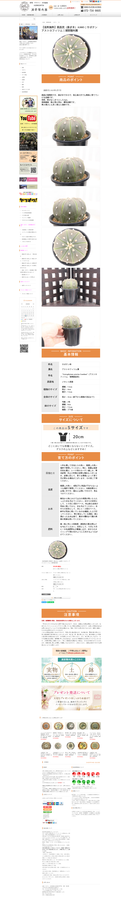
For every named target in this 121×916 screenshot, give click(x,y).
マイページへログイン (76, 1)
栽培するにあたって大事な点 (28, 277)
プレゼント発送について (26, 290)
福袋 (23, 87)
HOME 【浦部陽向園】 (27, 15)
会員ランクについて (25, 281)
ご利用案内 (44, 15)
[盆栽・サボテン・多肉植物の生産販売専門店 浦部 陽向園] (33, 11)
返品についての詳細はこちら (49, 599)
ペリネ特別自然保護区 (27, 212)
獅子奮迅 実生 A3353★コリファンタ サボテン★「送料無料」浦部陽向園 (70, 734)
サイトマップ (93, 15)
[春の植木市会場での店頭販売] (28, 181)
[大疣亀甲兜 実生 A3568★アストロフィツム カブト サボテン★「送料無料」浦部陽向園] (95, 748)
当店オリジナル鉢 (26, 89)
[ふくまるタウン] (28, 195)
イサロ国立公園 (25, 215)
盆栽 (23, 67)
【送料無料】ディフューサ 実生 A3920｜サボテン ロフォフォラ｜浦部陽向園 (58, 753)
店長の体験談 (24, 206)
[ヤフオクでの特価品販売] (28, 201)
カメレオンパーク (26, 210)
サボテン (55, 22)
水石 (23, 82)
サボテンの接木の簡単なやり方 (29, 236)
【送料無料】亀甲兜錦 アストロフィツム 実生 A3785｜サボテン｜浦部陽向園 (82, 753)
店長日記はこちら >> (24, 59)
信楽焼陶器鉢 (25, 91)
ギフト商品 (24, 74)
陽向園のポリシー (26, 274)
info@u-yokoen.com (76, 653)
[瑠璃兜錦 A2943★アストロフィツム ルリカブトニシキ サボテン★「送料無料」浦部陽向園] (58, 728)
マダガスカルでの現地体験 (28, 220)
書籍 (23, 84)
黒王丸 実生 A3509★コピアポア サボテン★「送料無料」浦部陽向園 (70, 753)
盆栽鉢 (23, 79)
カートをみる (85, 1)
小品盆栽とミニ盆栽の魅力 (28, 229)
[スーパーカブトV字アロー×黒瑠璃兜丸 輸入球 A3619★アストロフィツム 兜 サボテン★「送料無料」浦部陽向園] (46, 728)
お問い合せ (60, 15)
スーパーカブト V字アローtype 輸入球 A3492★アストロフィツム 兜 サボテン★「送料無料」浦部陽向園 (95, 735)
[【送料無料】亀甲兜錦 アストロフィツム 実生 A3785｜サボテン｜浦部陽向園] (82, 748)
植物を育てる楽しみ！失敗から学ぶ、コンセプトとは (28, 259)
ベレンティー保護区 (26, 217)
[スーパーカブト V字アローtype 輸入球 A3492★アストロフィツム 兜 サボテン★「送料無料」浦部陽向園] (95, 728)
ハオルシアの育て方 (26, 241)
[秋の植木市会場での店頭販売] (28, 188)
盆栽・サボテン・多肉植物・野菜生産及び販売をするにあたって (28, 271)
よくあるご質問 (24, 246)
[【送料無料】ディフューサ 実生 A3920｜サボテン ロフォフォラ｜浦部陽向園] (58, 748)
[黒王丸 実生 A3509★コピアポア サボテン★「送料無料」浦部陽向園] (70, 748)
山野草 (23, 77)
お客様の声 (77, 15)
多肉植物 (24, 72)
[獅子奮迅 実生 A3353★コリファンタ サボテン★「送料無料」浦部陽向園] (70, 728)
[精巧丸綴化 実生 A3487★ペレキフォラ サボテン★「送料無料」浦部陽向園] (82, 728)
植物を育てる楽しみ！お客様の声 (29, 263)
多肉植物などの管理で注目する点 (29, 239)
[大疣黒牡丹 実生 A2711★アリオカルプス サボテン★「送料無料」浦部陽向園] (46, 748)
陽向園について (24, 250)
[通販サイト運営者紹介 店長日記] (28, 39)
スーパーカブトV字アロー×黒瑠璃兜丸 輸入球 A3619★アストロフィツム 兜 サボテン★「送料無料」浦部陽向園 (46, 735)
